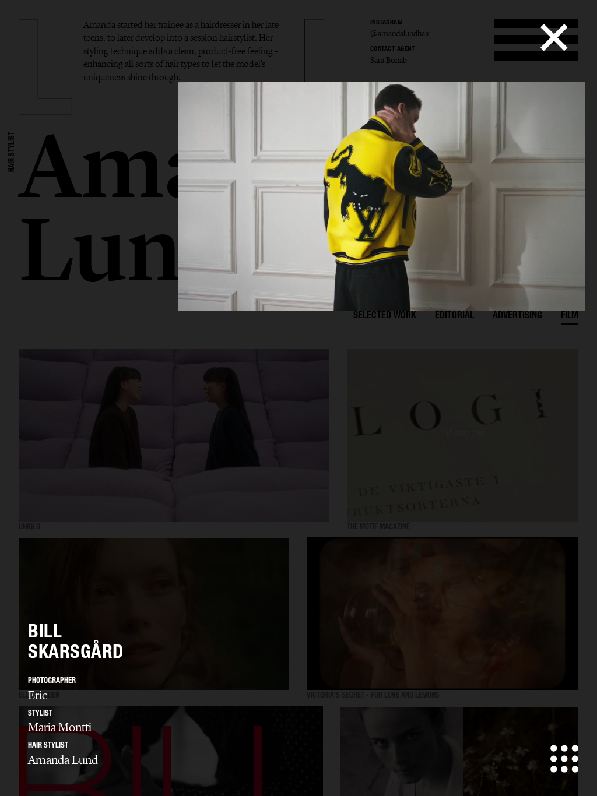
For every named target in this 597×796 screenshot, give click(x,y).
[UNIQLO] (174, 435)
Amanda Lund (63, 760)
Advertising (517, 316)
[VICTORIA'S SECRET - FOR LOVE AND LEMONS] (442, 614)
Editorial (454, 316)
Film (569, 316)
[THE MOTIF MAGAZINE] (462, 435)
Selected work (384, 316)
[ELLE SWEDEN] (154, 614)
